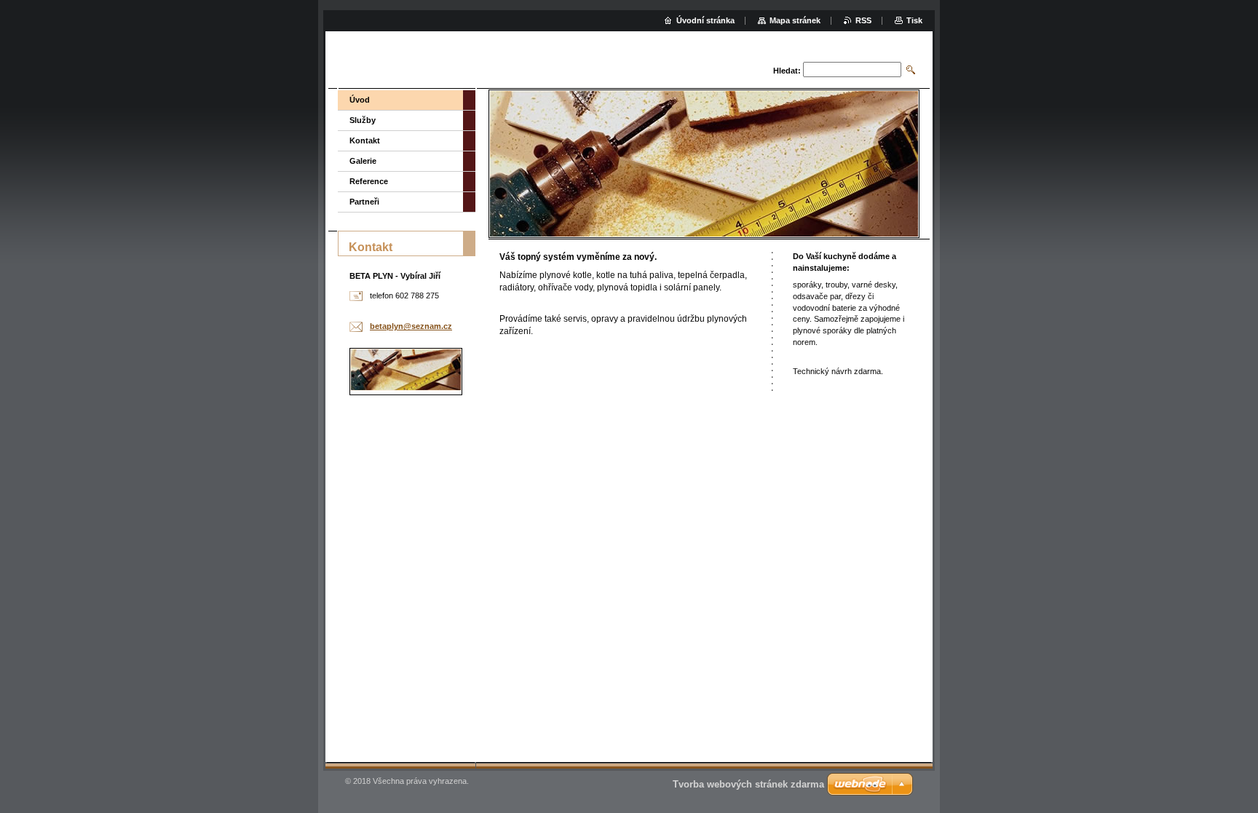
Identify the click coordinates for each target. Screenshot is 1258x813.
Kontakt (364, 140)
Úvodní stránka (705, 20)
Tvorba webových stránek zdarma (748, 784)
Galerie (362, 160)
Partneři (364, 201)
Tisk (914, 20)
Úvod (359, 99)
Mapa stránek (795, 20)
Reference (368, 181)
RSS (863, 20)
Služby (362, 120)
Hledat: (787, 70)
